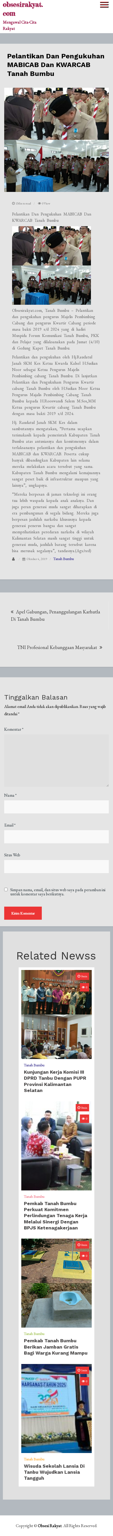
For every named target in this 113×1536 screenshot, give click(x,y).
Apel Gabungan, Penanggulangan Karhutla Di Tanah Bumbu (55, 615)
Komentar (13, 729)
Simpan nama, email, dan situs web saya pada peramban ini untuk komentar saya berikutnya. (57, 892)
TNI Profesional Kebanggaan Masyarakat (57, 647)
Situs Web (12, 855)
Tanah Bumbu (63, 559)
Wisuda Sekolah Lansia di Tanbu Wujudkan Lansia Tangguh (54, 1472)
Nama (10, 795)
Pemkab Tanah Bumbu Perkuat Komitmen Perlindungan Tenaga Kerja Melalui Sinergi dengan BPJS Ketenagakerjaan (55, 1216)
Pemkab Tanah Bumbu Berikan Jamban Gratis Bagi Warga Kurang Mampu (56, 1347)
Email (10, 825)
